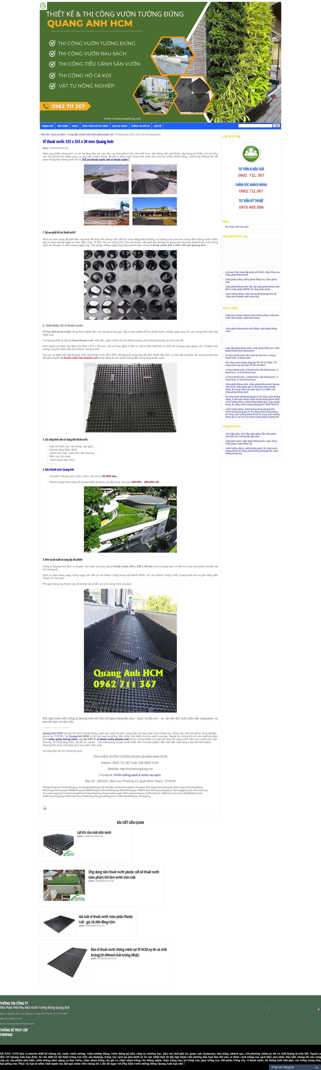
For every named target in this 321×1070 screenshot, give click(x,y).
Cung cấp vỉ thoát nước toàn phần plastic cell (90, 134)
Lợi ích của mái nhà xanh (94, 832)
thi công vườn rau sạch (237, 226)
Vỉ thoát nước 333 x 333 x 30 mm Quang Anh (78, 141)
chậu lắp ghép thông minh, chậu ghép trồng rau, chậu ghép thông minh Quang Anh (253, 349)
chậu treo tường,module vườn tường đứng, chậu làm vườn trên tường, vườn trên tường (252, 316)
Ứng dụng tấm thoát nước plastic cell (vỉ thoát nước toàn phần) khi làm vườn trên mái (123, 874)
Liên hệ (157, 126)
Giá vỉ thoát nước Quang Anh (59, 469)
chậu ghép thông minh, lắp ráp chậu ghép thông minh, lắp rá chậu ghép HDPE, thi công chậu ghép (253, 288)
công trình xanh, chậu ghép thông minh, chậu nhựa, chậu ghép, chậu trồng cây (252, 442)
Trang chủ (47, 126)
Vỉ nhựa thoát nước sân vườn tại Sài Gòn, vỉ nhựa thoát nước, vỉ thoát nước (251, 356)
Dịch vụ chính (119, 126)
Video (75, 126)
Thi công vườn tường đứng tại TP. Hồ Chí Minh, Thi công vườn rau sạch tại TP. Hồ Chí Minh (251, 364)
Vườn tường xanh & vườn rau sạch (137, 775)
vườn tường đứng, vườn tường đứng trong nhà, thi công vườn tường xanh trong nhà (251, 295)
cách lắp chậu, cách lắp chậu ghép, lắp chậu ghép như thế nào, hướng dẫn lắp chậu (251, 435)
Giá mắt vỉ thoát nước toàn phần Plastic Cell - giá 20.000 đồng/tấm (106, 919)
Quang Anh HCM (53, 733)
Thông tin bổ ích (140, 126)
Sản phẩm (62, 126)
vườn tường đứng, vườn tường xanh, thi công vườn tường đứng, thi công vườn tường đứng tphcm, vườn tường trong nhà (252, 451)
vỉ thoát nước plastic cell (113, 739)
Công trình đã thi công (95, 126)
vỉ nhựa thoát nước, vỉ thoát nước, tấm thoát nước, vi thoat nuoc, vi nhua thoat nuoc (252, 371)
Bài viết (45, 134)
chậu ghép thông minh (62, 739)
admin (45, 148)
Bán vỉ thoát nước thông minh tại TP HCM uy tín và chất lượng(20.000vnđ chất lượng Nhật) (129, 952)
